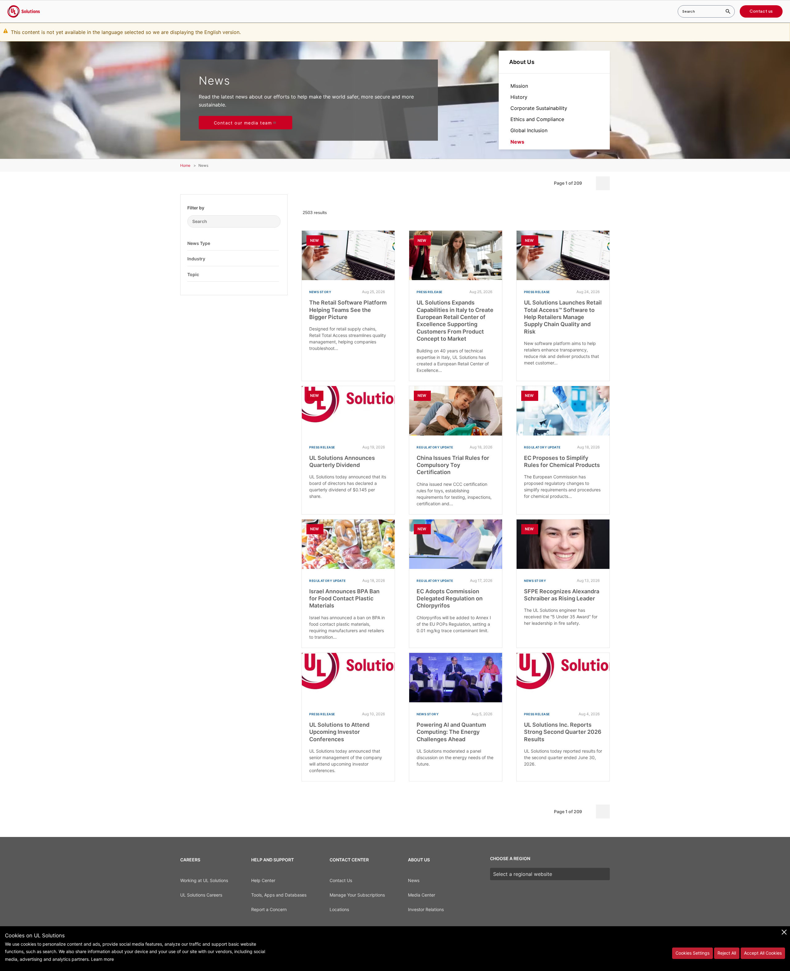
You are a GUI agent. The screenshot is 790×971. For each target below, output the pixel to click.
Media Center (421, 894)
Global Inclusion (528, 130)
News (517, 142)
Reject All (726, 953)
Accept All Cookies (763, 953)
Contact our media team (243, 122)
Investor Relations (426, 909)
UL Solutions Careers (201, 894)
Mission (519, 86)
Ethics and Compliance (537, 119)
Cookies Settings (692, 953)
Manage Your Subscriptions (357, 894)
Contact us (761, 11)
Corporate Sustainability (538, 108)
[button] (274, 243)
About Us (521, 62)
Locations (339, 909)
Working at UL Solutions (204, 880)
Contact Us (341, 880)
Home (185, 165)
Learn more (102, 959)
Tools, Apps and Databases (278, 894)
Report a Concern (269, 909)
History (518, 97)
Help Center (263, 880)
